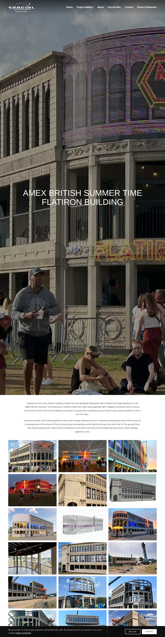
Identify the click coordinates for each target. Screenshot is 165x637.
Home (69, 7)
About (100, 7)
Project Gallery (84, 7)
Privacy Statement (147, 7)
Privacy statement (23, 633)
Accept (149, 632)
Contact (129, 7)
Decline (133, 632)
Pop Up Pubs (114, 7)
